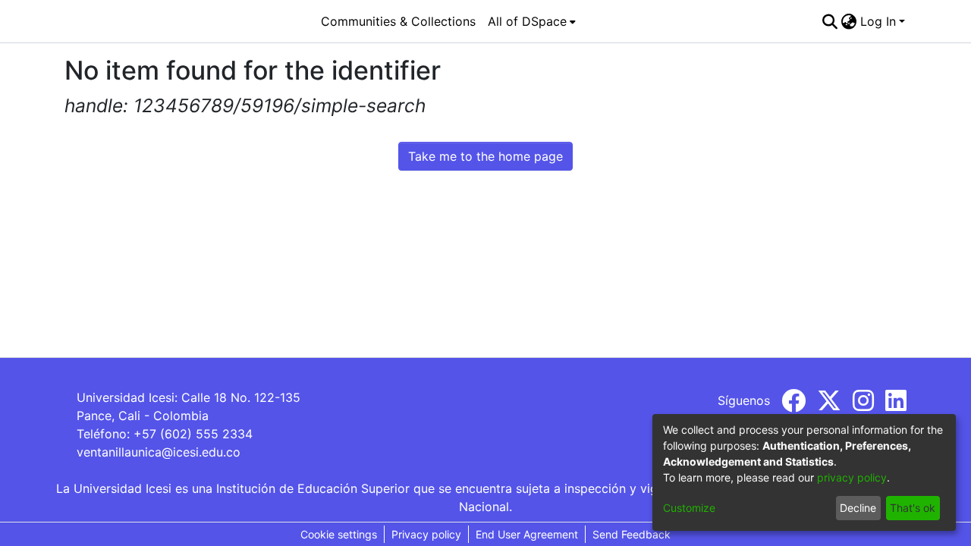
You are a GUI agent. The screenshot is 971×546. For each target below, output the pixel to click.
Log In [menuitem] (878, 21)
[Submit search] (830, 21)
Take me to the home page (485, 156)
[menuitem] (532, 21)
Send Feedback (631, 534)
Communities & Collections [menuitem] (398, 21)
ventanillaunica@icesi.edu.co (158, 452)
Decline (858, 507)
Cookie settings (338, 534)
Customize (689, 507)
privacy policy (852, 477)
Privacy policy (426, 534)
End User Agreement (527, 534)
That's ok (912, 507)
